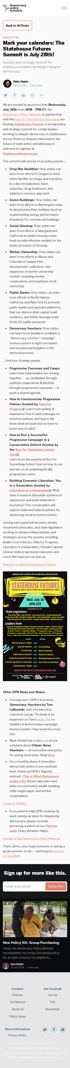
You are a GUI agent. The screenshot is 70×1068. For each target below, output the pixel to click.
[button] (64, 8)
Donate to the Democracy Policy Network (31, 839)
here (51, 755)
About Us (17, 1009)
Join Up (52, 995)
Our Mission (17, 1002)
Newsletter (11, 37)
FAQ (52, 1002)
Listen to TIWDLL (15, 803)
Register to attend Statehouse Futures (29, 564)
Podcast (17, 995)
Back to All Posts (17, 26)
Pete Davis (20, 81)
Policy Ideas (17, 1016)
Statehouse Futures (29, 124)
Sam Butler (17, 964)
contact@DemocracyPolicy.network (40, 1057)
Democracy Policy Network (22, 114)
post (45, 740)
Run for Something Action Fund (37, 119)
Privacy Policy (17, 1035)
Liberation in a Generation (29, 490)
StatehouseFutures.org (20, 154)
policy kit (44, 719)
